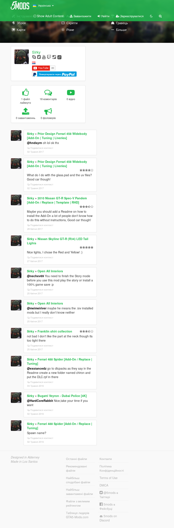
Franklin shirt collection (55, 331)
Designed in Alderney (25, 457)
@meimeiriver (36, 308)
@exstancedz (36, 368)
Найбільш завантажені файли (79, 491)
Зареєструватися (131, 16)
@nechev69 (35, 276)
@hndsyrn (34, 143)
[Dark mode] (151, 16)
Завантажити (82, 16)
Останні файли (76, 459)
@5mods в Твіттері (109, 494)
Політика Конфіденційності (112, 468)
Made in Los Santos (24, 461)
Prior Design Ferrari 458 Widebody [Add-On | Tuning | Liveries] (57, 135)
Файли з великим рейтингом (78, 503)
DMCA (104, 485)
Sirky (36, 52)
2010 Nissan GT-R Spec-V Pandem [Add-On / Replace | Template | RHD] (57, 200)
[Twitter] (39, 57)
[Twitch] (49, 57)
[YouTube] (44, 57)
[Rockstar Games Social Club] (59, 57)
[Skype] (34, 57)
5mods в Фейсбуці (107, 506)
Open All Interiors (50, 271)
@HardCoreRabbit (40, 400)
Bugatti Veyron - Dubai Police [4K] (62, 396)
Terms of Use (109, 478)
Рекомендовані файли (76, 468)
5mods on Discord (108, 518)
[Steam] (54, 57)
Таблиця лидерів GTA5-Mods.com (77, 515)
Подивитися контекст (41, 147)
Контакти (106, 459)
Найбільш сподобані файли (78, 480)
